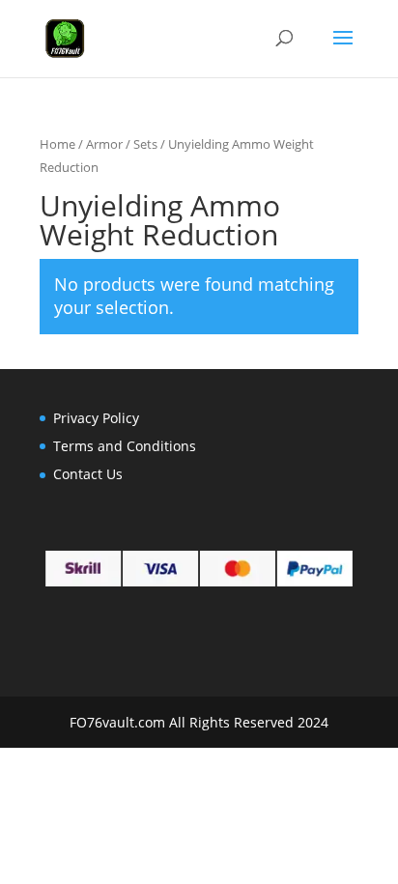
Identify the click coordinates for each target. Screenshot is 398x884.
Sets (145, 144)
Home (57, 144)
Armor (104, 144)
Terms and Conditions (124, 446)
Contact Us (88, 474)
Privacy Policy (96, 418)
